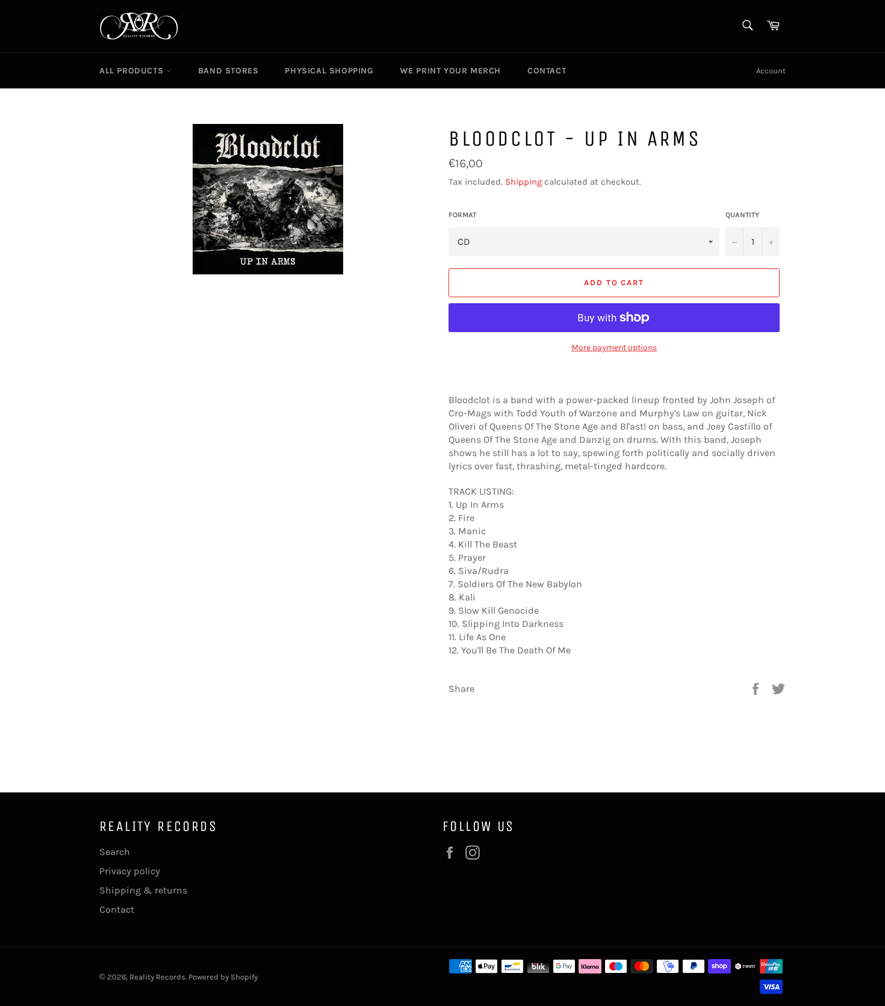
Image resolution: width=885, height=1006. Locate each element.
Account (771, 70)
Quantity (742, 215)
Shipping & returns (143, 890)
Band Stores (228, 71)
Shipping (523, 181)
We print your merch (450, 71)
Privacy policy (129, 871)
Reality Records (157, 976)
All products (132, 71)
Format (462, 215)
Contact (546, 71)
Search (114, 851)
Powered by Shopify (223, 976)
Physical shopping (329, 71)
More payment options (614, 347)
